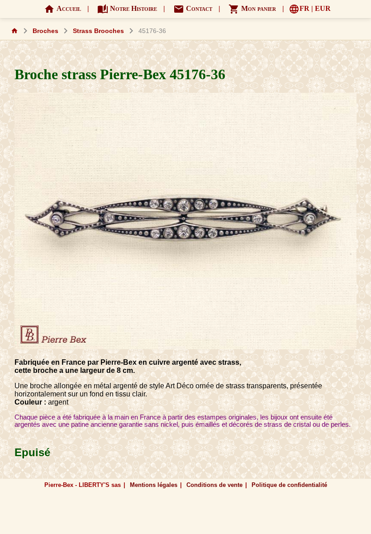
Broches (45, 31)
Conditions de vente (214, 485)
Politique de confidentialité (289, 485)
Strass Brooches (98, 31)
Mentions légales (153, 485)
